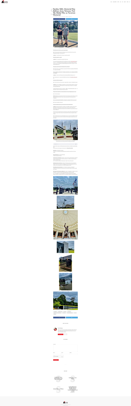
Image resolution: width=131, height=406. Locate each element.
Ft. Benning (65, 311)
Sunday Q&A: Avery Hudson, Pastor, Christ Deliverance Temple (58, 378)
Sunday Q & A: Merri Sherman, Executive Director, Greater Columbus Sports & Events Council (73, 389)
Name (54, 352)
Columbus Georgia (60, 311)
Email (62, 352)
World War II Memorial (74, 77)
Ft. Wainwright (69, 311)
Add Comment (70, 16)
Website (70, 352)
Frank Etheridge (56, 16)
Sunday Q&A (60, 16)
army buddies (55, 311)
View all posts (60, 334)
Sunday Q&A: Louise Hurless (73, 378)
